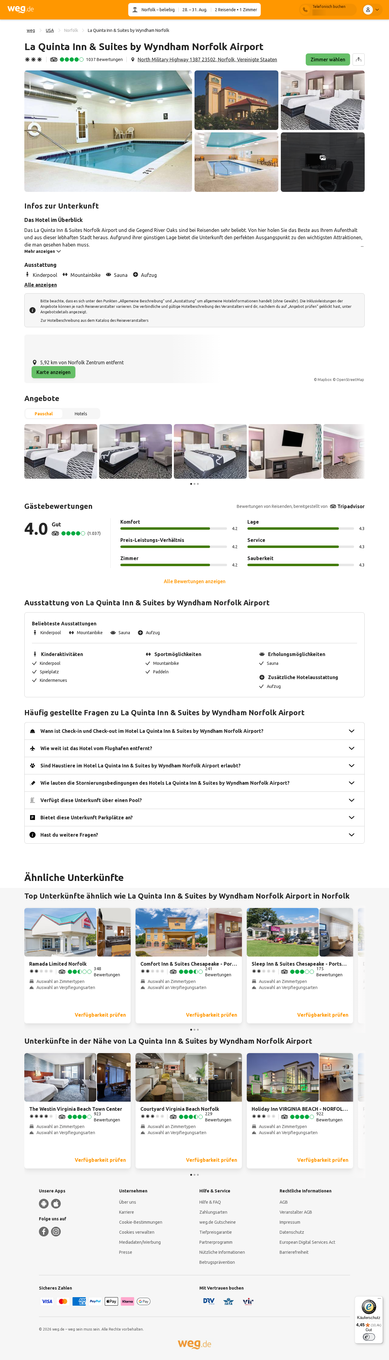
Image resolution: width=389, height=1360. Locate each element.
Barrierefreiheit (294, 1252)
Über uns (127, 1202)
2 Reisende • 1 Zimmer (236, 9)
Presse (125, 1252)
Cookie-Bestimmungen (140, 1222)
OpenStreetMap (350, 380)
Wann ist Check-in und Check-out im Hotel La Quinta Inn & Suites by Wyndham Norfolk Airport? (151, 731)
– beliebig (165, 9)
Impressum (290, 1222)
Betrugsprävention (217, 1262)
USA (50, 30)
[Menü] (379, 1300)
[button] (108, 131)
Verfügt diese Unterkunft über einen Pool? (91, 800)
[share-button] (359, 59)
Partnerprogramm (215, 1242)
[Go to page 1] (191, 484)
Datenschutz (292, 1232)
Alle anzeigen (40, 284)
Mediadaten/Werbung (140, 1242)
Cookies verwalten (136, 1232)
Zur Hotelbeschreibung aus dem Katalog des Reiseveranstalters (94, 320)
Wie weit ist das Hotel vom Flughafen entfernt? (96, 748)
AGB (284, 1202)
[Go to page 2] (194, 484)
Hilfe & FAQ (210, 1202)
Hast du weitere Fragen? (69, 835)
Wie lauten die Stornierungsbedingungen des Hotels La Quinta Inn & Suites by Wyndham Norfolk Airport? (165, 783)
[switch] (369, 1337)
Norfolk (149, 9)
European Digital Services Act (307, 1242)
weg (31, 30)
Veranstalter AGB (296, 1212)
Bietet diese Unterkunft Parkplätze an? (86, 817)
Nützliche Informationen (222, 1252)
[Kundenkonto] (372, 10)
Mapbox (325, 380)
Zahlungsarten (213, 1212)
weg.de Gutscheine (217, 1222)
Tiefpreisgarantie (215, 1232)
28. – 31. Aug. (194, 9)
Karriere (126, 1212)
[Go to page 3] (198, 484)
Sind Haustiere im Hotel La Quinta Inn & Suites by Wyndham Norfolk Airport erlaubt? (140, 765)
